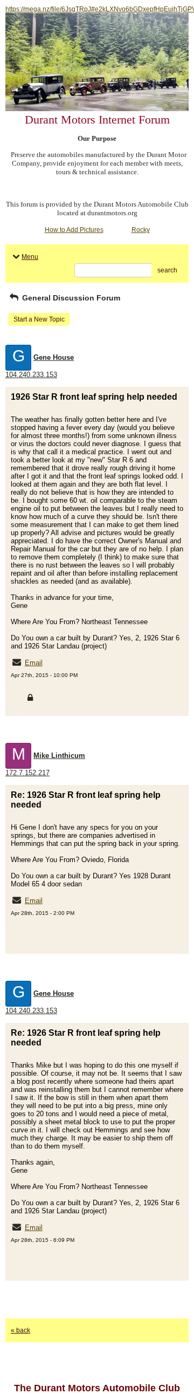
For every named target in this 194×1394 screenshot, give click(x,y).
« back (20, 1330)
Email (34, 663)
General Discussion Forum (70, 297)
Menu (30, 257)
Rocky (140, 230)
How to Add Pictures (74, 230)
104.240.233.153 (31, 375)
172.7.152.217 (27, 773)
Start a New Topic (39, 319)
